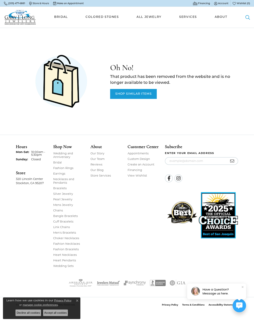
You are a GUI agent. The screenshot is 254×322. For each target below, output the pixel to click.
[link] (14, 3)
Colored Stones (102, 17)
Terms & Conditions (193, 304)
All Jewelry (149, 17)
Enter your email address (189, 153)
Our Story (97, 153)
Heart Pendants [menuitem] (64, 260)
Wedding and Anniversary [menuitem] (63, 155)
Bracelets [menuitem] (60, 188)
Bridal (61, 17)
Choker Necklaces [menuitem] (66, 238)
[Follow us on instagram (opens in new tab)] (178, 178)
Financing (135, 170)
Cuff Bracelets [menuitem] (63, 221)
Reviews (96, 164)
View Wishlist (137, 175)
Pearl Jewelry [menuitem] (62, 199)
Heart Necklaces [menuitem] (65, 255)
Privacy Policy (170, 304)
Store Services (100, 175)
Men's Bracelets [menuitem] (64, 232)
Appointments (138, 153)
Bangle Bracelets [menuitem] (65, 216)
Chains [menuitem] (58, 210)
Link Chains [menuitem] (61, 227)
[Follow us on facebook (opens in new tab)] (169, 178)
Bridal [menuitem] (57, 162)
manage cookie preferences (40, 304)
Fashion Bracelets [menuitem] (66, 249)
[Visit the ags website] (80, 283)
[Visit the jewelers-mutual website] (108, 283)
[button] (221, 3)
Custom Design (139, 159)
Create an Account (141, 164)
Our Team (97, 159)
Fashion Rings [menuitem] (63, 168)
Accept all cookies (55, 312)
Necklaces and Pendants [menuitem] (63, 180)
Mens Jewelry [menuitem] (63, 205)
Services (188, 17)
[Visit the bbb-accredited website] (158, 283)
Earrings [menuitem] (59, 173)
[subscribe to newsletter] (232, 161)
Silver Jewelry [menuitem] (63, 194)
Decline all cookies (28, 312)
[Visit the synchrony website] (135, 283)
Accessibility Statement (222, 304)
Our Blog (97, 170)
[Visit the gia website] (178, 283)
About (221, 17)
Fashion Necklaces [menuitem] (66, 244)
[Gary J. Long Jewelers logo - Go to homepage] (20, 17)
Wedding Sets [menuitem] (63, 266)
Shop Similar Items (133, 94)
